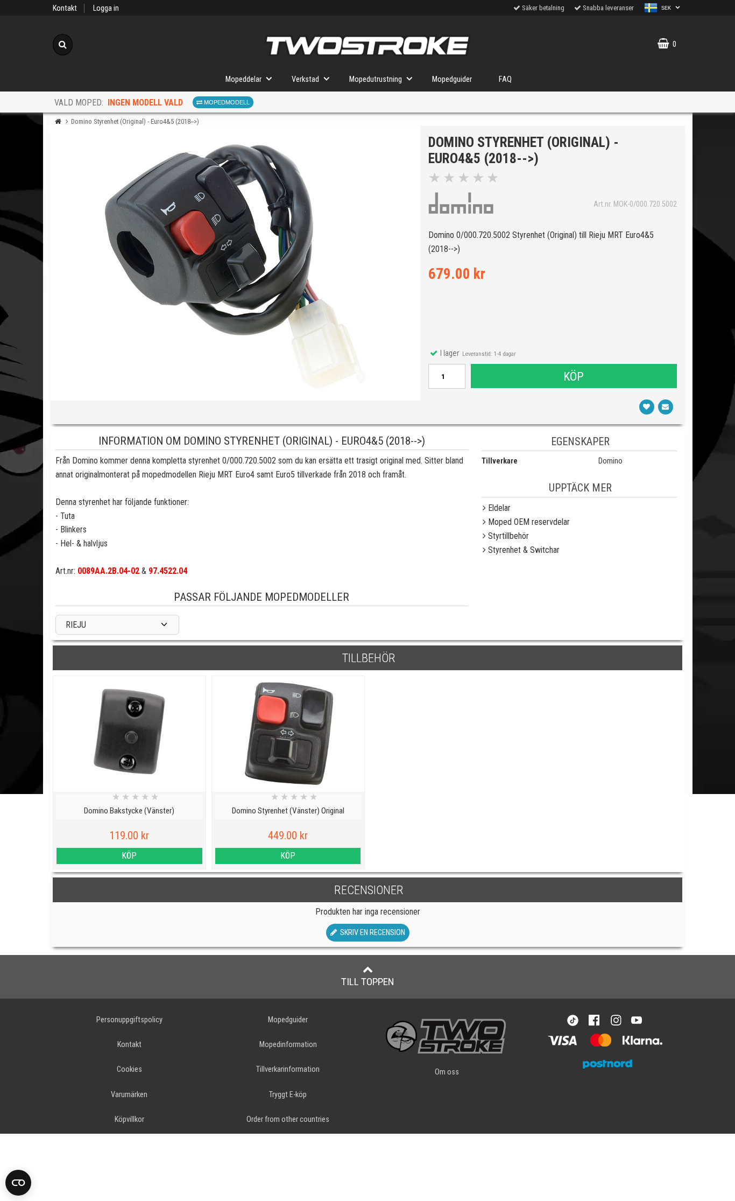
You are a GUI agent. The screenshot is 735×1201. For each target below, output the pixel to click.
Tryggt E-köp (288, 1094)
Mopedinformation (288, 1044)
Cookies (129, 1069)
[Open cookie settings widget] (18, 1183)
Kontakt (65, 8)
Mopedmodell (226, 102)
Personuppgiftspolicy (129, 1019)
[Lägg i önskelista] (646, 407)
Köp (573, 376)
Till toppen (367, 981)
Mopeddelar (243, 79)
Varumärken (129, 1094)
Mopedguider (452, 79)
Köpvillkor (129, 1119)
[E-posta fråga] (665, 407)
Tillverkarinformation (288, 1069)
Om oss (447, 1072)
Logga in (106, 8)
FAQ (505, 79)
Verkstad (305, 79)
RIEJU (76, 625)
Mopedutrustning (375, 79)
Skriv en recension (371, 932)
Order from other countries (287, 1119)
